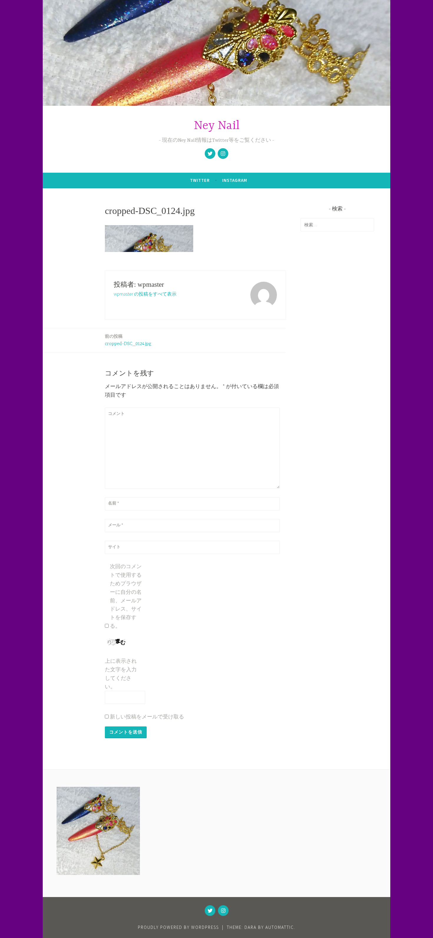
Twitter (200, 180)
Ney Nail (216, 126)
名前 (113, 503)
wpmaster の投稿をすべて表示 (145, 294)
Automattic (279, 927)
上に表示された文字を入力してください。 (121, 673)
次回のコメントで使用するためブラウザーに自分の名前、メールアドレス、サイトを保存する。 (126, 596)
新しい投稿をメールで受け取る (147, 716)
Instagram (234, 180)
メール (115, 524)
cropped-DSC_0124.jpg (128, 340)
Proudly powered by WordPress (178, 927)
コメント (116, 413)
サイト (114, 546)
